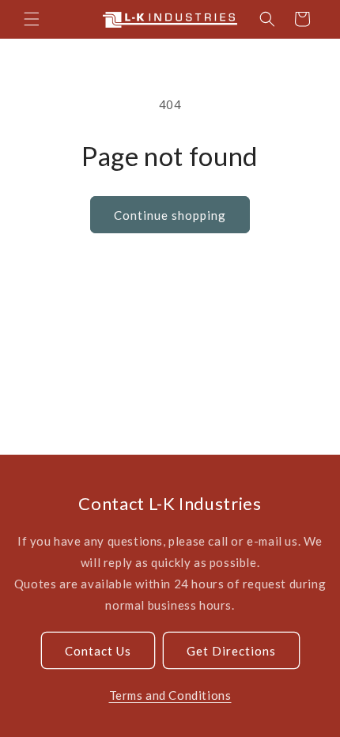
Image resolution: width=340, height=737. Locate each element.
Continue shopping (170, 215)
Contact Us (98, 651)
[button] (31, 19)
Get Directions (231, 651)
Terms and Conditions (170, 695)
